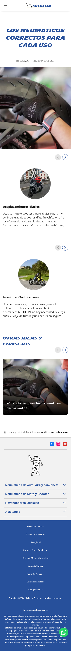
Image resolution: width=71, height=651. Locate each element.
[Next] (65, 157)
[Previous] (58, 157)
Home (10, 432)
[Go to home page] (38, 6)
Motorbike (23, 432)
